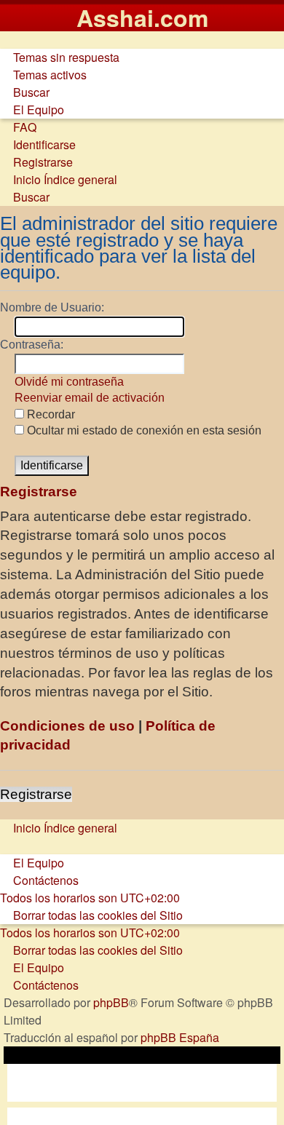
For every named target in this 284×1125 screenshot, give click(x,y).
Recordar (49, 414)
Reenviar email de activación (90, 397)
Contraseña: (31, 344)
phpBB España (180, 1037)
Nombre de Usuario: (52, 307)
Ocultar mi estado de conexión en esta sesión (142, 430)
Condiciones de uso (67, 726)
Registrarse (36, 794)
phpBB (111, 1002)
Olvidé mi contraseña (69, 381)
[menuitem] (59, 57)
